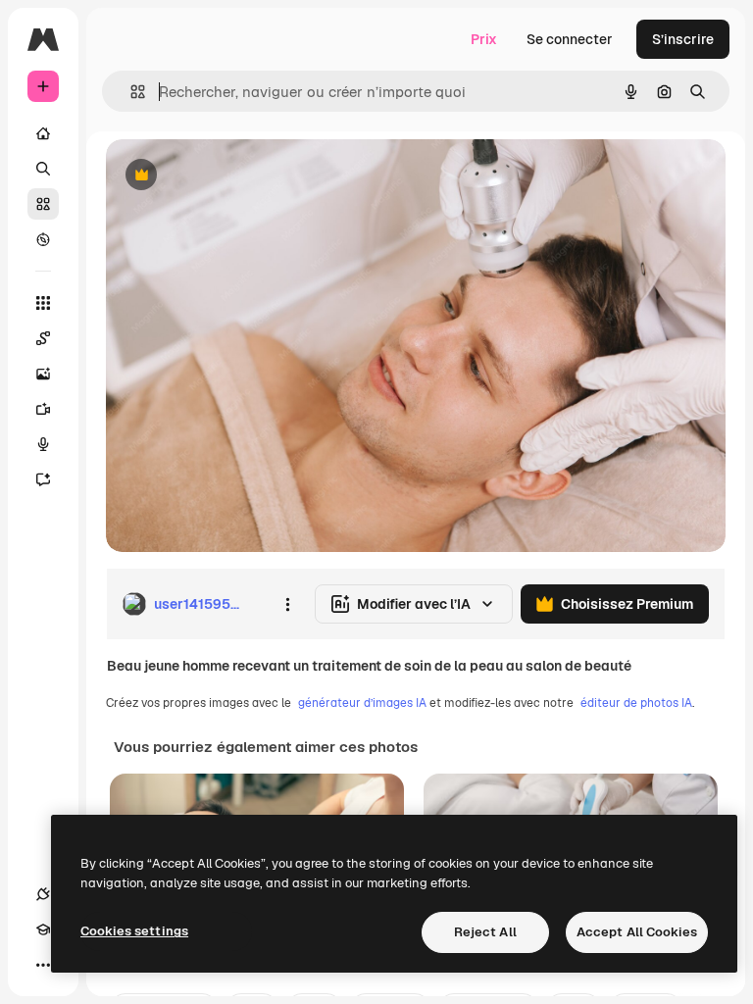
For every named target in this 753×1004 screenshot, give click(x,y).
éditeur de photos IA (636, 703)
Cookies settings (134, 931)
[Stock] (43, 204)
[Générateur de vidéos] (43, 409)
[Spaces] (43, 338)
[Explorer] (43, 239)
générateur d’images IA (362, 703)
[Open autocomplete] (130, 91)
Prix (484, 39)
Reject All (485, 932)
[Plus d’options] (287, 604)
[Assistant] (43, 479)
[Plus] (43, 964)
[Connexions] (43, 894)
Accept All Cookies (637, 932)
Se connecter (570, 39)
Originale (235, 176)
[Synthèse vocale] (43, 444)
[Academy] (43, 929)
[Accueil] (43, 133)
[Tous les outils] (43, 303)
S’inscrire (683, 39)
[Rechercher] (43, 168)
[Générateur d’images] (43, 373)
